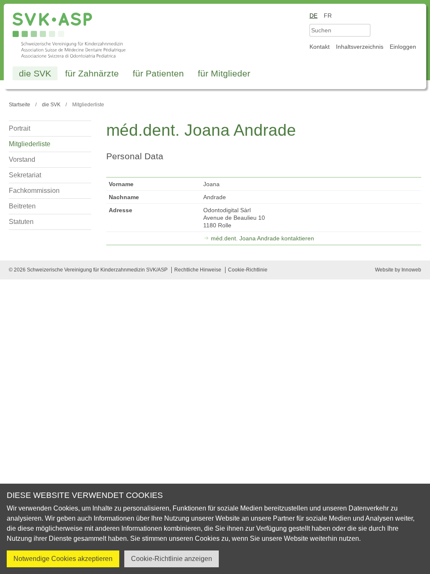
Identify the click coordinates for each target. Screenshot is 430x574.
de (313, 15)
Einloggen (403, 46)
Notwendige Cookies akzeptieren (63, 558)
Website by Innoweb (398, 270)
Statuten (21, 221)
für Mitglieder (224, 73)
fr (328, 15)
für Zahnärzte (92, 73)
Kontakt (319, 46)
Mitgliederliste (29, 143)
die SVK (35, 73)
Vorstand (22, 159)
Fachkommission (34, 190)
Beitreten (22, 206)
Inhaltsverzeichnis (359, 46)
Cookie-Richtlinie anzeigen (171, 558)
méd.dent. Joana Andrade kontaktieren (262, 238)
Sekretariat (25, 175)
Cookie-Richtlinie (247, 270)
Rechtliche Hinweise (197, 270)
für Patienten (158, 73)
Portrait (19, 128)
